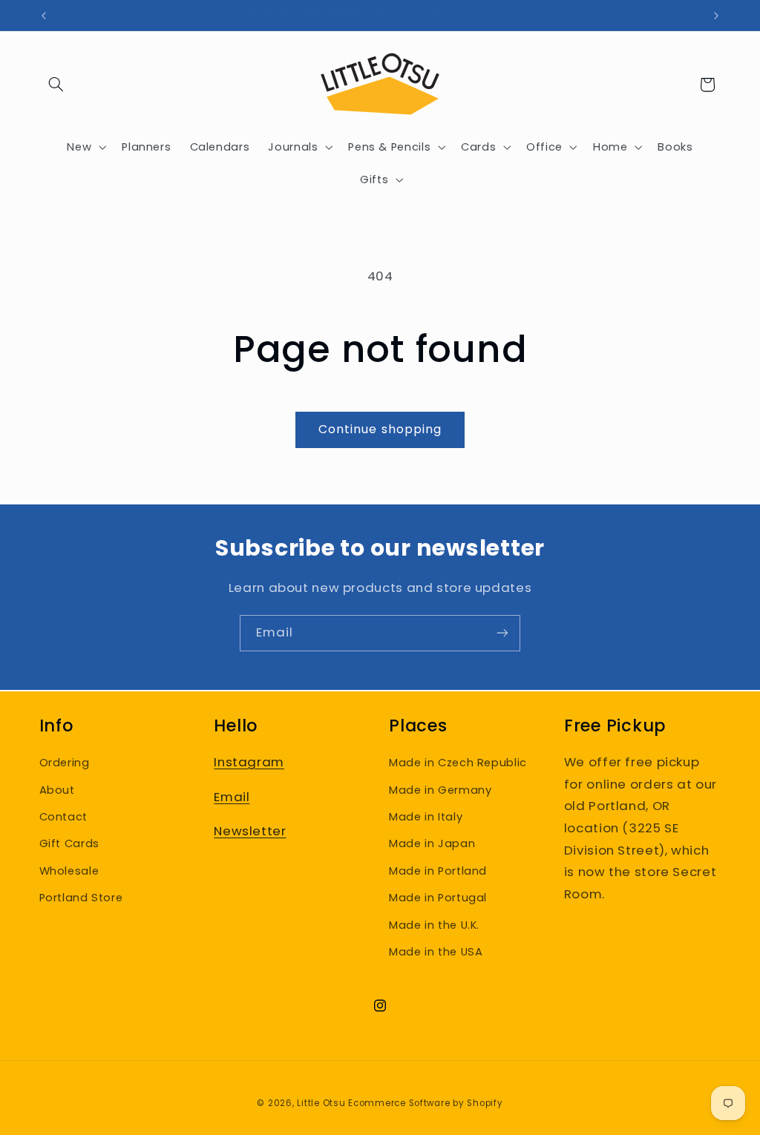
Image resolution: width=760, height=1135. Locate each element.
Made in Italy (425, 816)
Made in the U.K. (434, 925)
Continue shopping (380, 429)
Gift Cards (69, 843)
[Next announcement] (716, 15)
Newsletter (250, 831)
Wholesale (69, 870)
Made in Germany (440, 790)
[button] (56, 85)
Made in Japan (432, 843)
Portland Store (81, 897)
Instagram (249, 762)
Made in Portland (438, 870)
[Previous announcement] (43, 15)
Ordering (64, 762)
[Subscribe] (502, 633)
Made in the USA (435, 951)
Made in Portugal (438, 897)
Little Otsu (321, 1103)
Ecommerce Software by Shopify (425, 1103)
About (57, 790)
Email (231, 797)
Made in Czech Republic (458, 762)
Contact (63, 816)
